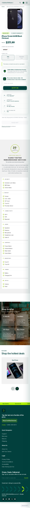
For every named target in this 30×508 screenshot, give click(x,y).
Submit (26, 478)
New (8, 57)
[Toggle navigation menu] (26, 2)
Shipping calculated (6, 126)
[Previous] (13, 388)
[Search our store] (20, 2)
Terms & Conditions (7, 462)
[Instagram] (6, 499)
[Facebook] (15, 499)
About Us (4, 449)
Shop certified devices (9, 420)
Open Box (21, 57)
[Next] (17, 388)
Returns (4, 438)
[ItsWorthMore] (7, 2)
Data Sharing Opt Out (8, 466)
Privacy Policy (6, 459)
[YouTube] (3, 499)
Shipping (4, 441)
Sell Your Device (6, 451)
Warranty (4, 436)
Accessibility (5, 464)
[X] (12, 499)
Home (3, 6)
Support (4, 434)
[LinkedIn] (9, 499)
